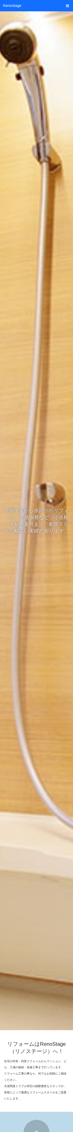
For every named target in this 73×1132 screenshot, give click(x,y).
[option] (36, 520)
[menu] (67, 5)
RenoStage (12, 6)
